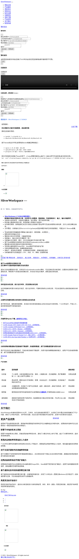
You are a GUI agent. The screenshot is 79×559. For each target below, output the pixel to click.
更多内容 (67, 257)
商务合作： (4, 492)
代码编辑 (52, 257)
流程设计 (19, 257)
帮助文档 (8, 5)
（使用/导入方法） (21, 319)
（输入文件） (31, 335)
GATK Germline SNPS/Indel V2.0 (14, 327)
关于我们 (8, 21)
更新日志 (8, 11)
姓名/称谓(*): (5, 37)
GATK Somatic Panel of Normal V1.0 (15, 335)
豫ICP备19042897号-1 (8, 557)
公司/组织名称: (6, 103)
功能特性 (8, 15)
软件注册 (8, 13)
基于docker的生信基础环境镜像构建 (15, 323)
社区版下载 (4, 257)
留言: (2, 47)
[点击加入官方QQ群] (5, 550)
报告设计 (36, 257)
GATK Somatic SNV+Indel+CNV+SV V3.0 (17, 325)
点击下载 (74, 126)
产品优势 (8, 19)
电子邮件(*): (5, 41)
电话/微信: (4, 43)
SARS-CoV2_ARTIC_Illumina (13, 329)
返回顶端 (4, 553)
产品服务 (8, 7)
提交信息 (4, 49)
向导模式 (44, 257)
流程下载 (8, 17)
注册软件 (43, 392)
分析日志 (60, 257)
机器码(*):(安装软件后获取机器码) (12, 99)
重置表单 (10, 49)
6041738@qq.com (10, 495)
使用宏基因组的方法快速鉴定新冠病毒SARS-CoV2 (20, 333)
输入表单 (28, 257)
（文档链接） (35, 325)
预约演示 (4, 27)
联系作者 (8, 23)
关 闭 (3, 61)
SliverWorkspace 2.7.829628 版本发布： (18, 216)
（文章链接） (27, 329)
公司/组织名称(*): (7, 39)
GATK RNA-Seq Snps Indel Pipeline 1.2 (15, 337)
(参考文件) (32, 337)
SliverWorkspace (6, 1)
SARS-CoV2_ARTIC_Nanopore (13, 331)
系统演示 (8, 9)
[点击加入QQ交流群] (6, 193)
